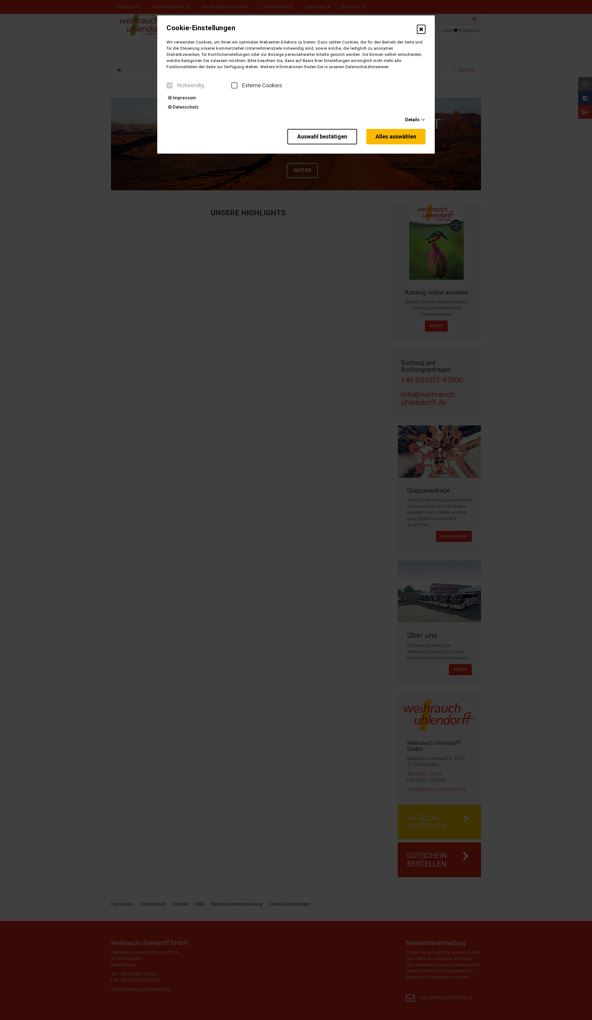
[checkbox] (169, 85)
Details (412, 119)
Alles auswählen (396, 136)
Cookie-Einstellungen (200, 28)
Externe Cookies (262, 85)
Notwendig (190, 85)
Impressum (184, 97)
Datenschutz (185, 107)
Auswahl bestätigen (322, 136)
